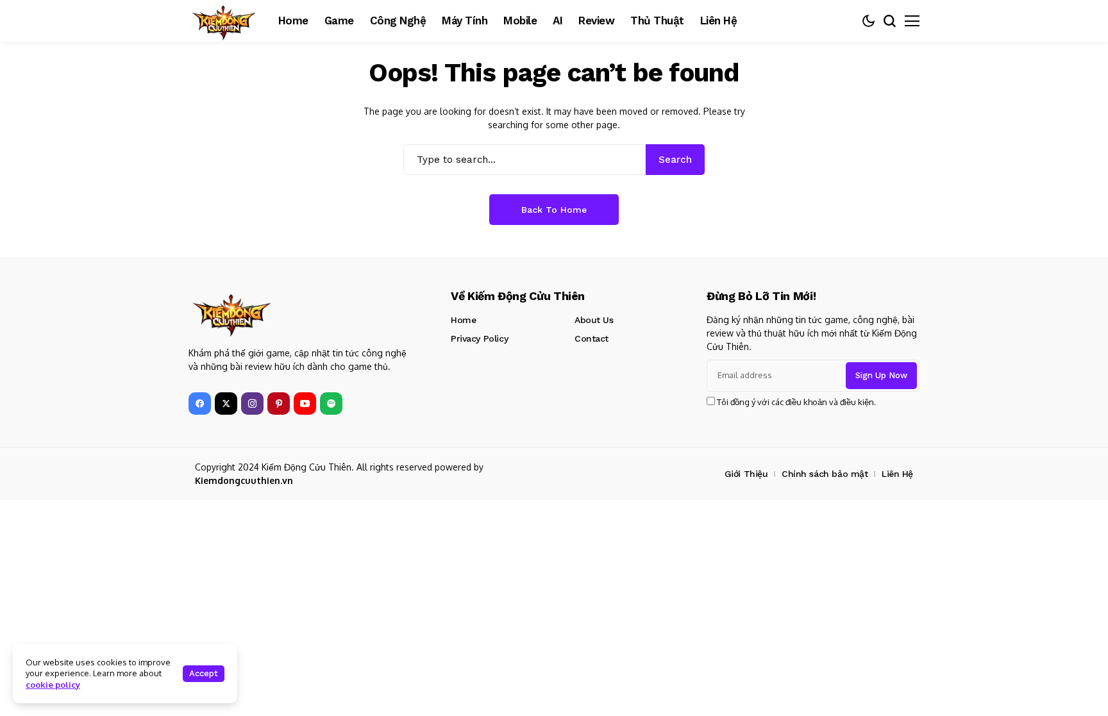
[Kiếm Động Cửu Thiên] (224, 20)
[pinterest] (278, 403)
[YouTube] (305, 403)
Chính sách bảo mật (825, 474)
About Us (594, 320)
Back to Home (554, 209)
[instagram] (252, 403)
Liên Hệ (897, 474)
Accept (203, 673)
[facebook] (200, 403)
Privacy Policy (479, 338)
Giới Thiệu (746, 474)
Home (463, 320)
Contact (592, 338)
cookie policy (53, 684)
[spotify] (331, 403)
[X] (226, 403)
